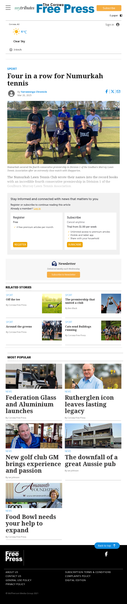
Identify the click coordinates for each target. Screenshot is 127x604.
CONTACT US (13, 576)
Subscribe (109, 8)
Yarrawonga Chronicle (34, 91)
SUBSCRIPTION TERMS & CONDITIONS (88, 572)
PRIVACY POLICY (15, 584)
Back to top (104, 545)
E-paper (114, 15)
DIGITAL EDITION (75, 580)
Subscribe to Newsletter (64, 274)
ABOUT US (12, 572)
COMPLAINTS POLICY (77, 576)
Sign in (110, 24)
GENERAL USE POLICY (18, 580)
